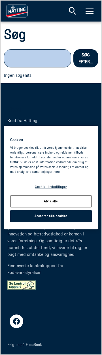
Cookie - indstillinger (51, 187)
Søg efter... (85, 58)
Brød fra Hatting (22, 120)
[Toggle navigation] (89, 11)
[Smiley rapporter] (21, 284)
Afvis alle (51, 201)
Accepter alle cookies (51, 216)
